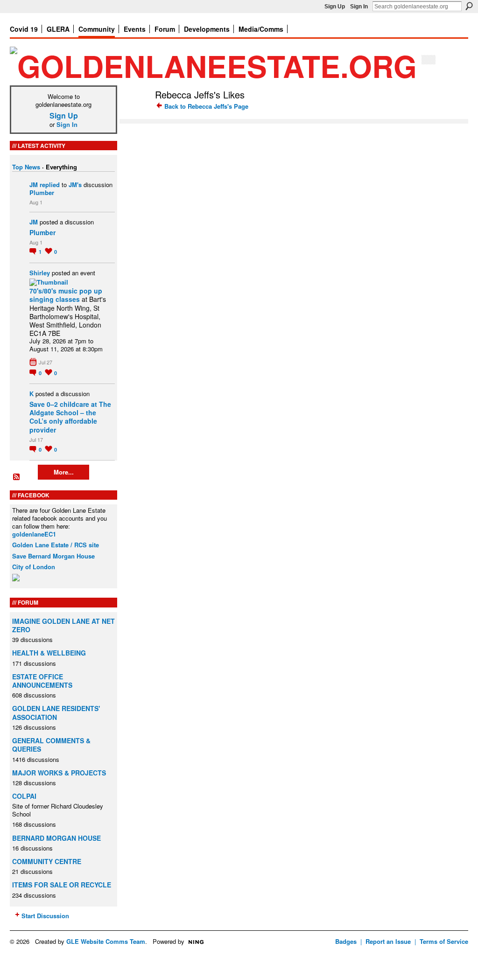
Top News (26, 166)
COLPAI (24, 796)
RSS (17, 477)
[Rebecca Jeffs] (134, 114)
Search (469, 6)
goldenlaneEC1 (34, 534)
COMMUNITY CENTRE (46, 861)
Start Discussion (45, 915)
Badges (346, 941)
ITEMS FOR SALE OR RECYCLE (61, 884)
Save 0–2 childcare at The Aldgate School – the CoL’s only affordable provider (70, 416)
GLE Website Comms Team (105, 941)
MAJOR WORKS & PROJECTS (59, 772)
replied (50, 184)
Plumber (41, 192)
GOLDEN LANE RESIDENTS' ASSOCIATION (56, 712)
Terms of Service (444, 941)
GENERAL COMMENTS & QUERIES (51, 745)
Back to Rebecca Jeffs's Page (206, 106)
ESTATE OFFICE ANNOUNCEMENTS (42, 681)
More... (64, 472)
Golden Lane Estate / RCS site (55, 544)
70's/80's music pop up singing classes (65, 295)
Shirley (39, 272)
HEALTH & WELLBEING (49, 652)
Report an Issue (388, 941)
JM (33, 184)
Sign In (359, 6)
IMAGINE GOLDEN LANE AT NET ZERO (63, 625)
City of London (33, 566)
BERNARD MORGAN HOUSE (56, 838)
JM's (75, 184)
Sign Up (334, 6)
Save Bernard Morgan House (53, 555)
